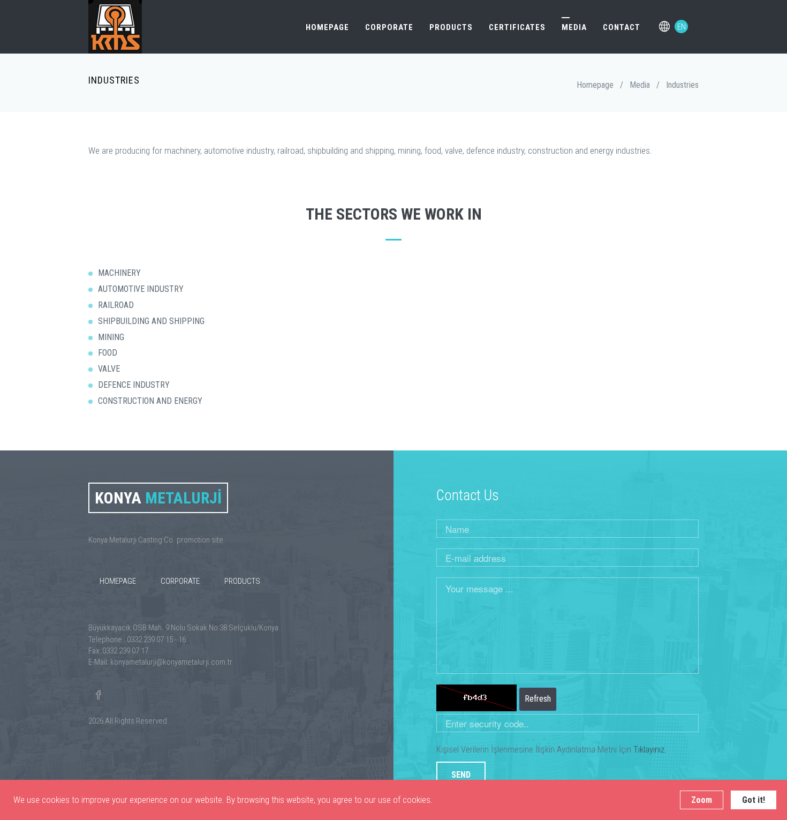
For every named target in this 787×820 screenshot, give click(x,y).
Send (461, 775)
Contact (621, 27)
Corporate (389, 27)
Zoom (701, 800)
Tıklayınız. (650, 749)
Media (574, 27)
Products (451, 27)
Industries (682, 85)
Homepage (327, 27)
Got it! (753, 800)
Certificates (517, 27)
